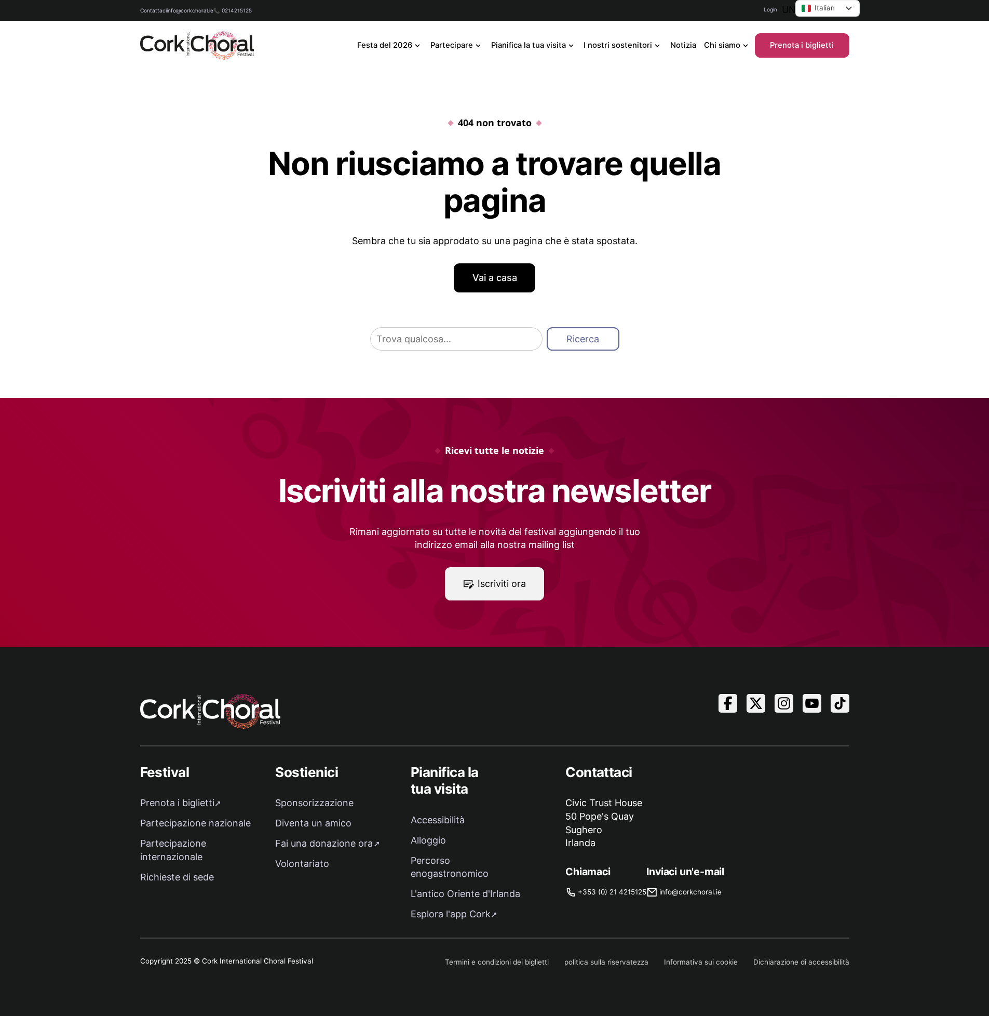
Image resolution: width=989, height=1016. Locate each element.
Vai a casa (494, 277)
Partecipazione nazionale (195, 823)
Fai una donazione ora (324, 843)
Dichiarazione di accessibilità (801, 962)
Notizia (683, 45)
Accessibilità (438, 819)
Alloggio (428, 840)
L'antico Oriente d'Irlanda (465, 893)
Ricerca (582, 338)
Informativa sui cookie (701, 962)
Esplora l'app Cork (451, 913)
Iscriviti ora (502, 583)
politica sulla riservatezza (606, 962)
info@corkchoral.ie (190, 10)
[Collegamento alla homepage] (197, 45)
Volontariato (302, 863)
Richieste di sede (177, 877)
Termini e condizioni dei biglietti (497, 962)
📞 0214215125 (232, 10)
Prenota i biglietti (802, 45)
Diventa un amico (313, 823)
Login (770, 9)
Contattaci (153, 10)
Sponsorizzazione (314, 802)
